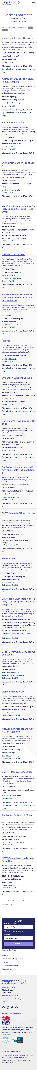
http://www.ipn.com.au (11, 272)
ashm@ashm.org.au (9, 321)
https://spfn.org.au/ (10, 56)
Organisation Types (18, 18)
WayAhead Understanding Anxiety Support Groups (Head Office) (18, 209)
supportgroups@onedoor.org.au (13, 401)
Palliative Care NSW (13, 122)
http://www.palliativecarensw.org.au (17, 140)
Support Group (7, 969)
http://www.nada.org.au (12, 749)
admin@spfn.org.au (9, 59)
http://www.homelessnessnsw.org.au (17, 706)
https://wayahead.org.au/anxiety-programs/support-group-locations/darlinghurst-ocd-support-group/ (18, 624)
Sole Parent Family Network (17, 38)
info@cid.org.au (7, 882)
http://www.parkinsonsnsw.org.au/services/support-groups (18, 443)
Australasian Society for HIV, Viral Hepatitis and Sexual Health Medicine (18, 297)
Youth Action (9, 558)
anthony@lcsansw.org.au (10, 672)
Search (18, 943)
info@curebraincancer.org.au (12, 187)
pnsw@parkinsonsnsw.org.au (12, 447)
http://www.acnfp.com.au (13, 100)
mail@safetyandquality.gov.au (12, 494)
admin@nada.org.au (9, 752)
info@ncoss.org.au (8, 537)
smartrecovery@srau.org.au (12, 795)
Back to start (9, 900)
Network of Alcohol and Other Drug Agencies (18, 730)
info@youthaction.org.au (11, 579)
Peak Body (5, 962)
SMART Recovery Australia (17, 771)
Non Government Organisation (12, 959)
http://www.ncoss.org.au (12, 534)
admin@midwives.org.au (10, 839)
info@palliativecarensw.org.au (12, 143)
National (5, 955)
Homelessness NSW (13, 691)
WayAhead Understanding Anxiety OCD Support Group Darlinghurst (18, 601)
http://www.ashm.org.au (12, 318)
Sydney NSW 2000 (18, 21)
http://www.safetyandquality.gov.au (17, 491)
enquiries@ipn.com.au (9, 275)
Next (4, 30)
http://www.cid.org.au (11, 879)
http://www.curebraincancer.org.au (17, 184)
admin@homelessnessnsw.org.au (13, 709)
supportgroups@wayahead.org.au (14, 235)
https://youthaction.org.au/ (14, 576)
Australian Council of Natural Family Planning (18, 80)
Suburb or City (7, 934)
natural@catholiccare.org (11, 103)
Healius (6, 340)
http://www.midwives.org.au (14, 836)
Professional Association (10, 966)
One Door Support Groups (17, 377)
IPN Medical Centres (13, 254)
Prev (31, 27)
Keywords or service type (10, 923)
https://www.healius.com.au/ (14, 355)
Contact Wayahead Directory (11, 999)
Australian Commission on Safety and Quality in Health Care (18, 470)
